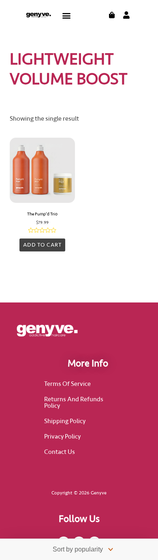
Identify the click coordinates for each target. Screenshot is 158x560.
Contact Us (59, 452)
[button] (66, 15)
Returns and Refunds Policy (73, 402)
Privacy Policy (62, 436)
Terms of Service (67, 384)
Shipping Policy (64, 421)
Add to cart (42, 244)
